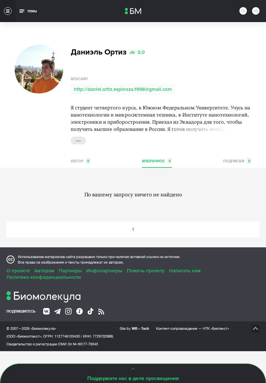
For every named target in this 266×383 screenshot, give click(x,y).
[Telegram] (57, 312)
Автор (80, 161)
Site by (134, 328)
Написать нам (184, 271)
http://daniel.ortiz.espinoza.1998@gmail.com (123, 89)
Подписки (236, 161)
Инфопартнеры (104, 271)
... (78, 140)
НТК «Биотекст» (216, 328)
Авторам (44, 271)
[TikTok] (90, 311)
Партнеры (70, 271)
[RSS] (101, 312)
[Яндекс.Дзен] (79, 311)
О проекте (18, 271)
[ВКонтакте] (46, 311)
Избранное (156, 161)
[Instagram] (68, 311)
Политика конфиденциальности (43, 277)
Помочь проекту (145, 271)
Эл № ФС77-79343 (82, 344)
